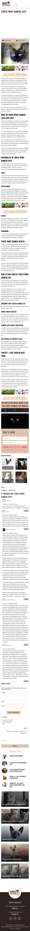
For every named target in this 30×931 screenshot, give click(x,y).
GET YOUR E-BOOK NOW (15, 447)
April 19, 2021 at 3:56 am (9, 649)
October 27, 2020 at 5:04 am (10, 533)
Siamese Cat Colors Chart (16, 756)
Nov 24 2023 (21, 40)
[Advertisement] (15, 25)
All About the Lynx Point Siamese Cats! (18, 763)
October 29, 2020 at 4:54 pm (10, 603)
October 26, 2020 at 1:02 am (10, 515)
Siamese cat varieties (13, 121)
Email (3, 705)
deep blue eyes (21, 135)
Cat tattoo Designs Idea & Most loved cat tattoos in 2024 (17, 770)
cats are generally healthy (11, 244)
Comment (3, 693)
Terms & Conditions (15, 928)
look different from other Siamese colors (17, 376)
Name (3, 701)
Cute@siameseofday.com (15, 912)
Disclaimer (26, 926)
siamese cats (12, 490)
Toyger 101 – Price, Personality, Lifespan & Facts (18, 777)
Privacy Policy (18, 926)
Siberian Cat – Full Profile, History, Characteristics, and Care (17, 785)
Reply (26, 510)
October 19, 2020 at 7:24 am (10, 504)
